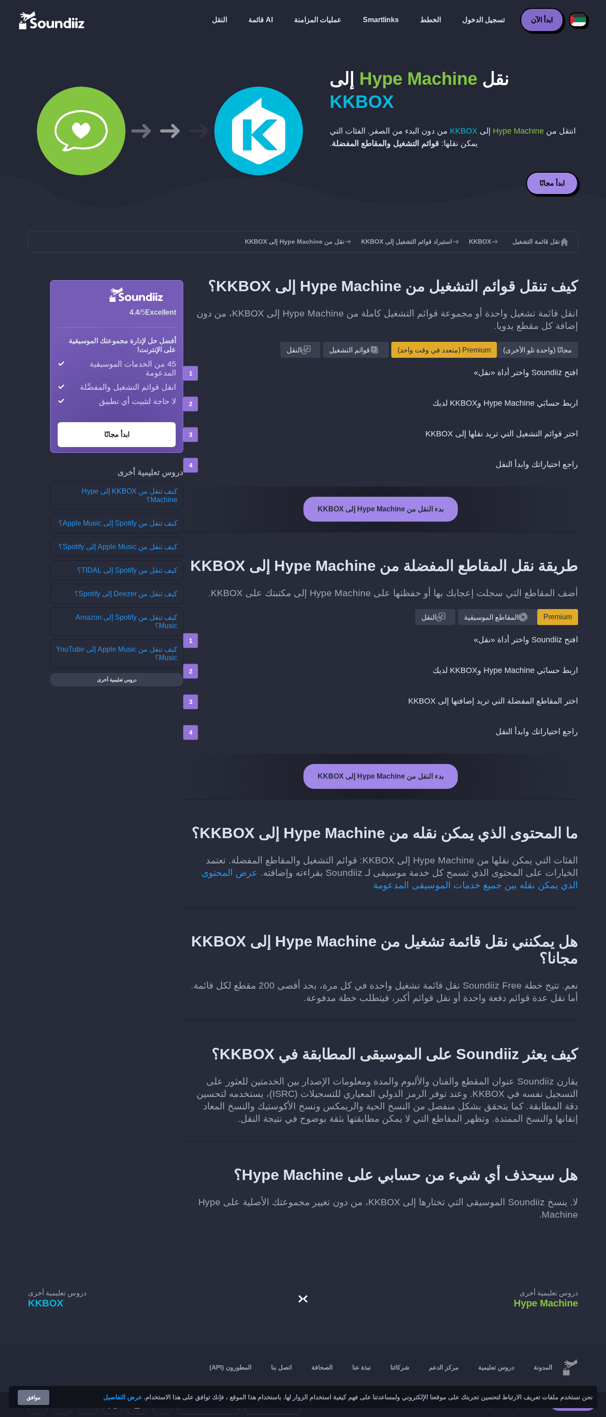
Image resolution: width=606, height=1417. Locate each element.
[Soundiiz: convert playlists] (570, 1368)
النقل (219, 20)
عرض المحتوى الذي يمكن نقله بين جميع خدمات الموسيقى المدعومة (389, 878)
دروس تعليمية (496, 1367)
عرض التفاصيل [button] (122, 1397)
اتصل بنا (281, 1367)
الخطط (430, 20)
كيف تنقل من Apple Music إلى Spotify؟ (118, 546)
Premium (557, 617)
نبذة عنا (361, 1367)
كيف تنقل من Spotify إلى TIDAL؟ (127, 570)
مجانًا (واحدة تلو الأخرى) (537, 350)
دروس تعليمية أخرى (117, 679)
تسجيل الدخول (483, 20)
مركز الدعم (444, 1367)
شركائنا (399, 1367)
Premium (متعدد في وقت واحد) (444, 350)
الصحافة (322, 1367)
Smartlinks (381, 20)
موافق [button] (33, 1397)
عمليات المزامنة (318, 20)
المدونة (543, 1367)
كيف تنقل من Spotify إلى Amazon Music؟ (126, 621)
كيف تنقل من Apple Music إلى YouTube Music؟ (116, 653)
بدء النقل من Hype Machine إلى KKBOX (381, 509)
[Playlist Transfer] (52, 20)
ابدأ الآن (542, 20)
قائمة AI (260, 20)
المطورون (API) (230, 1367)
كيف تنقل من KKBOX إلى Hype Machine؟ (129, 495)
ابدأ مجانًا (552, 183)
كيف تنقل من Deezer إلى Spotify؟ (126, 594)
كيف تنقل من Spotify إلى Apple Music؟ (118, 523)
